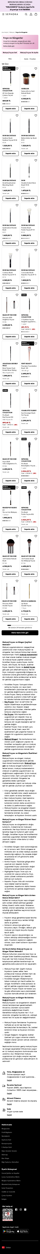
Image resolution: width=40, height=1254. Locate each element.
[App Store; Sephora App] (22, 1231)
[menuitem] (31, 14)
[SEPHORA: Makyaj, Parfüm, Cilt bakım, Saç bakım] (12, 14)
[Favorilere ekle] (17, 68)
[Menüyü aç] (3, 14)
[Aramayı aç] (26, 14)
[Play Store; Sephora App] (8, 1231)
